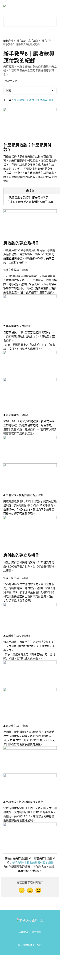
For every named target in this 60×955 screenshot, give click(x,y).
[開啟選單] (54, 6)
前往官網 (36, 932)
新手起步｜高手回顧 (27, 40)
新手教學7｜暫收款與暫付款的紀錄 (33, 863)
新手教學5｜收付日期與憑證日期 (33, 100)
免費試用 (23, 932)
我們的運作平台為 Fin (32, 945)
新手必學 (46, 40)
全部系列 (8, 40)
